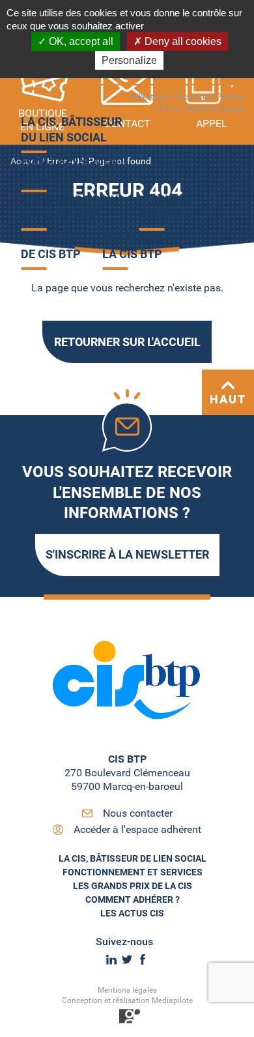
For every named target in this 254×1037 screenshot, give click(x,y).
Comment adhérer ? (132, 899)
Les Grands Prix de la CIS (132, 886)
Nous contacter (138, 813)
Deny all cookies (181, 41)
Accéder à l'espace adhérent (137, 829)
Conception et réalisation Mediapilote (127, 1000)
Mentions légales (127, 990)
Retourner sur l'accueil (127, 342)
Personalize (129, 60)
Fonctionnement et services (133, 872)
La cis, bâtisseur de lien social (132, 858)
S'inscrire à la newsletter (127, 554)
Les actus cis (132, 913)
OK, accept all (79, 41)
